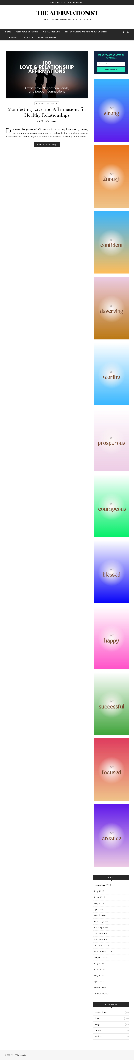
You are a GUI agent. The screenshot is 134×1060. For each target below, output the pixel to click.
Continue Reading (47, 145)
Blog (55, 103)
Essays (97, 1024)
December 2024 (102, 933)
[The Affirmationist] (67, 16)
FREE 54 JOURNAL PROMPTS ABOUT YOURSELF (86, 32)
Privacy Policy (58, 3)
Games (97, 1030)
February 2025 (101, 921)
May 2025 (99, 903)
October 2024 (101, 945)
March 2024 (100, 987)
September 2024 (103, 951)
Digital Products (51, 32)
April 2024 (99, 981)
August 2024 (101, 957)
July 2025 (99, 891)
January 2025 (101, 927)
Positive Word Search (27, 32)
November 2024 (102, 939)
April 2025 (99, 909)
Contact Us (27, 37)
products (99, 1036)
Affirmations (43, 103)
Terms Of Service (75, 3)
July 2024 (99, 963)
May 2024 (99, 975)
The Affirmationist (49, 121)
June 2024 (99, 969)
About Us (12, 37)
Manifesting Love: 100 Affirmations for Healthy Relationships (47, 112)
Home (8, 32)
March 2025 (100, 915)
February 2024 (102, 993)
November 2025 (102, 885)
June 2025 (99, 897)
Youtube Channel (47, 37)
